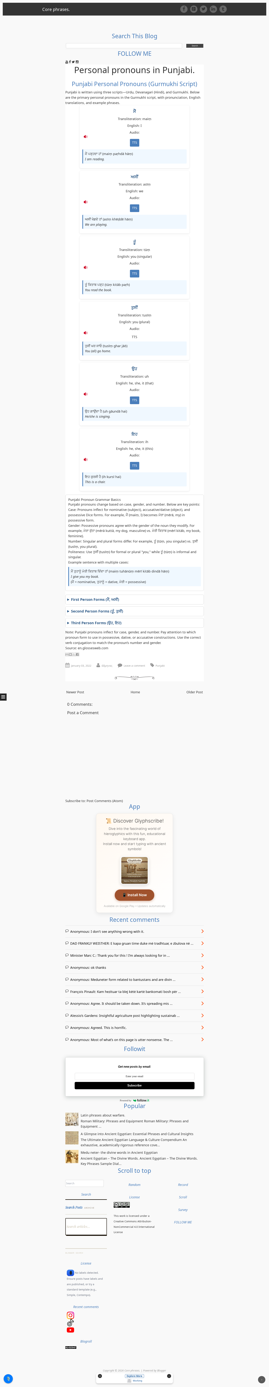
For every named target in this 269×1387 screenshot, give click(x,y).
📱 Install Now (134, 895)
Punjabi (160, 665)
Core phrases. (56, 9)
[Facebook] (185, 9)
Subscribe (134, 1085)
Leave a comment (134, 665)
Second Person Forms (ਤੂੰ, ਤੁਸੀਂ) (97, 611)
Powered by (125, 1100)
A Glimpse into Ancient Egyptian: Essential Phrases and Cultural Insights (137, 1134)
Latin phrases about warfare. (103, 1115)
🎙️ (8, 1378)
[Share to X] (74, 654)
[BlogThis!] (70, 654)
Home (135, 692)
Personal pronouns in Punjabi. (134, 70)
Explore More (134, 1376)
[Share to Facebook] (77, 654)
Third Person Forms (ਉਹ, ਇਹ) (96, 622)
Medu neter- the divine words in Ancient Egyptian (119, 1152)
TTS (134, 143)
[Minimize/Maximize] (169, 1376)
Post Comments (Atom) (105, 801)
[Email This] (67, 654)
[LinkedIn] (214, 9)
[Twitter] (205, 9)
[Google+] (195, 9)
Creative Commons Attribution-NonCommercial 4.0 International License (134, 1227)
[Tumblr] (223, 9)
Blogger (161, 1370)
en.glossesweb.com (93, 648)
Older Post (194, 692)
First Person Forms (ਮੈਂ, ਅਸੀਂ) (95, 599)
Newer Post (75, 692)
